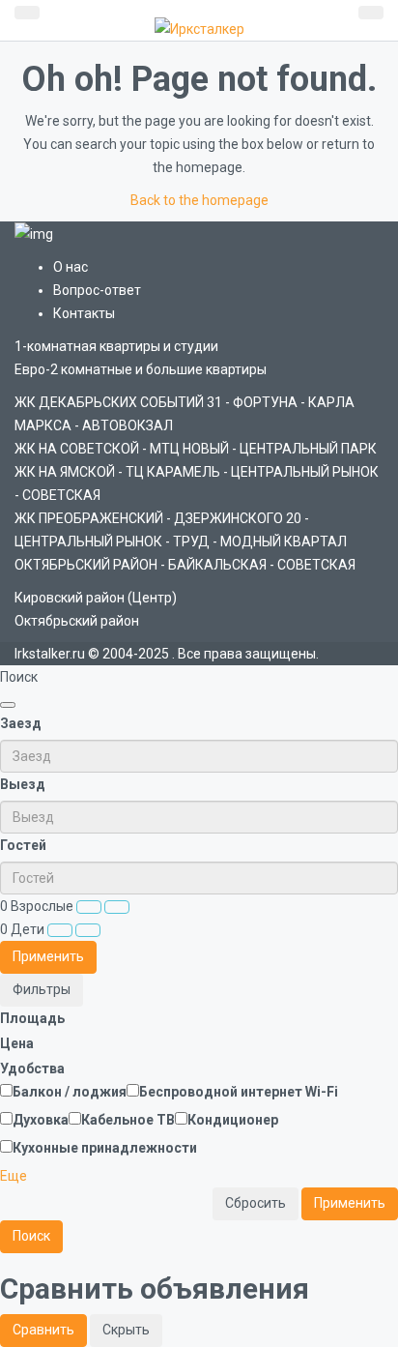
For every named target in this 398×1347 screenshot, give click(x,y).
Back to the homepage (199, 200)
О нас (70, 267)
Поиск (31, 1236)
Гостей (23, 845)
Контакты (84, 313)
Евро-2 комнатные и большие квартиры (140, 369)
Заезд (21, 723)
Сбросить (255, 1203)
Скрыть (126, 1329)
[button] (13, 1176)
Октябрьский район (76, 621)
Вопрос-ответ (97, 290)
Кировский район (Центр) (95, 597)
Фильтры (42, 989)
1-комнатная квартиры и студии (116, 346)
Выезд (22, 784)
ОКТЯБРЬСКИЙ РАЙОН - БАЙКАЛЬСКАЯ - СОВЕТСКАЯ (184, 564)
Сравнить (43, 1329)
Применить (48, 956)
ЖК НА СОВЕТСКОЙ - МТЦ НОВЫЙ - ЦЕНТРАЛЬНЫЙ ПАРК (195, 448)
